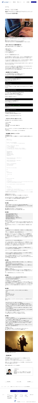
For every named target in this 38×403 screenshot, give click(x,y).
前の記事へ (9, 381)
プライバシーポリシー (23, 401)
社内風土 (26, 395)
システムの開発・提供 (9, 395)
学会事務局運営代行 (9, 398)
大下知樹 (15, 370)
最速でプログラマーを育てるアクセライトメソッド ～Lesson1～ (14, 40)
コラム (24, 2)
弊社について (19, 2)
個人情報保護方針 (18, 401)
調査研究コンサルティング (10, 396)
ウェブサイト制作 (9, 397)
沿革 (15, 397)
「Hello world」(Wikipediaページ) (14, 113)
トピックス (21, 394)
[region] (19, 165)
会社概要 (16, 395)
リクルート (26, 394)
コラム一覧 (21, 396)
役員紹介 (16, 396)
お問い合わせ (34, 2)
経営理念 (16, 398)
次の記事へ (29, 381)
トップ (2, 386)
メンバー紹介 (26, 396)
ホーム (10, 2)
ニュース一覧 (21, 395)
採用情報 (28, 2)
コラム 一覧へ (19, 381)
